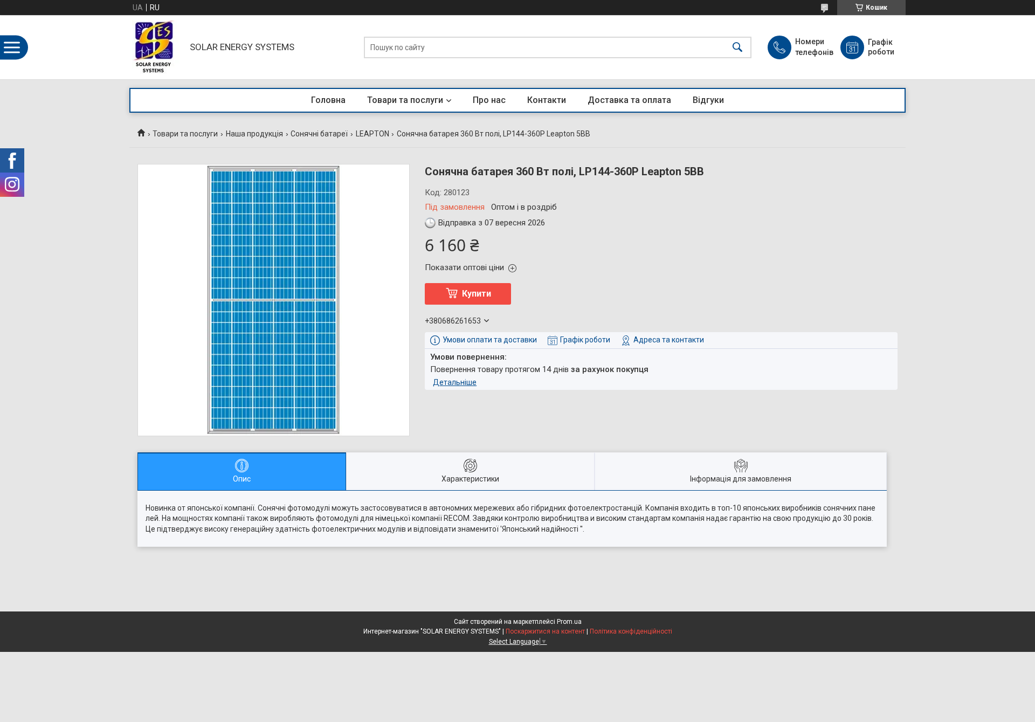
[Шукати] (737, 47)
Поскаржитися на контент (545, 631)
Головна (328, 100)
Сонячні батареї (319, 133)
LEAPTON (372, 133)
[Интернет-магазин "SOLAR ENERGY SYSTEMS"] (157, 47)
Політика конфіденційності (631, 631)
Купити (476, 293)
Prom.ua (569, 621)
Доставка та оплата (629, 100)
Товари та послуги (405, 100)
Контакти (546, 100)
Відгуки (708, 100)
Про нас (489, 100)
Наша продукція (254, 133)
